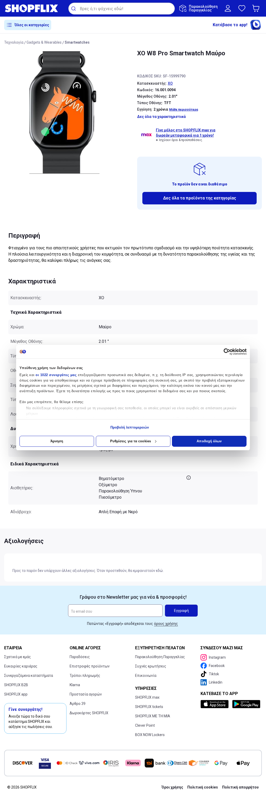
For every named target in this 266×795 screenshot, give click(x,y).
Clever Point (145, 725)
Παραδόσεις (80, 657)
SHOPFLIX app (16, 694)
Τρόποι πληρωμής (85, 675)
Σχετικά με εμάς (17, 657)
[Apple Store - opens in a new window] (215, 704)
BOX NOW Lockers (150, 735)
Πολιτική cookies (202, 787)
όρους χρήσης (166, 624)
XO (170, 83)
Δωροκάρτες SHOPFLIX (89, 713)
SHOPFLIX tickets (149, 707)
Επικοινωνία (145, 675)
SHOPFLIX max (147, 697)
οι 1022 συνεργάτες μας (56, 375)
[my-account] (228, 8)
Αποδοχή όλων (209, 441)
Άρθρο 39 (77, 704)
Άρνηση (56, 441)
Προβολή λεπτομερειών (129, 427)
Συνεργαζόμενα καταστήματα (28, 675)
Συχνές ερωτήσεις (150, 666)
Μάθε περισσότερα (183, 109)
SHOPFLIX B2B (16, 685)
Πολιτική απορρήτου (240, 787)
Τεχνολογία (13, 42)
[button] (257, 8)
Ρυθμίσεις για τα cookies (130, 441)
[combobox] (121, 9)
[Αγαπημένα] (242, 8)
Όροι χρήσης (172, 787)
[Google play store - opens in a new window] (246, 704)
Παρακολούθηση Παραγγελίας (160, 657)
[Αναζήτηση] (74, 8)
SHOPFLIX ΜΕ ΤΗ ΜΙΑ (152, 716)
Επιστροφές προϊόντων (90, 666)
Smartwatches (77, 42)
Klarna (75, 685)
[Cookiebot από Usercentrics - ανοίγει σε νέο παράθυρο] (224, 351)
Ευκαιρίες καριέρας (20, 666)
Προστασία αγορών (86, 694)
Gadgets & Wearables (44, 42)
